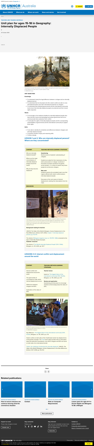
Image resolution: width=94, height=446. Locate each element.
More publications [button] (47, 413)
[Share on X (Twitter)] (45, 371)
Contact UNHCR (76, 424)
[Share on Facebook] (48, 371)
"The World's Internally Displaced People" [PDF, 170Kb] (48, 244)
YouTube (35, 426)
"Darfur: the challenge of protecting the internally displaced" (42, 346)
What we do (20, 12)
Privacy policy (70, 440)
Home (2, 16)
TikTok (38, 426)
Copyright (91, 440)
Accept (88, 443)
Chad (43, 339)
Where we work (33, 12)
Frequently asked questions (79, 426)
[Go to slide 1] (46, 409)
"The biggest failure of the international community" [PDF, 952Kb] (54, 275)
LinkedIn (41, 426)
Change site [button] (15, 1)
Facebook (29, 426)
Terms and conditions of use (81, 440)
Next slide (91, 389)
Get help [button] (89, 6)
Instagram (32, 426)
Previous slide (2, 389)
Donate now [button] (5, 427)
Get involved (61, 12)
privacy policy (6, 444)
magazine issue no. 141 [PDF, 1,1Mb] (46, 238)
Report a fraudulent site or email (80, 428)
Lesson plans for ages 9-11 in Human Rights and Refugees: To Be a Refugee (82, 403)
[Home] (10, 6)
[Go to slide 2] (48, 409)
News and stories (48, 12)
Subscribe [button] (52, 431)
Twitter (25, 426)
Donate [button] (80, 6)
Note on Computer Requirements (54, 402)
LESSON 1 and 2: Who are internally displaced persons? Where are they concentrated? (47, 139)
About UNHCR (8, 12)
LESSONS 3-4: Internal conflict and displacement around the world (44, 255)
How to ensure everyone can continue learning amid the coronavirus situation (11, 403)
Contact (27, 401)
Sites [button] (72, 6)
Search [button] (68, 6)
